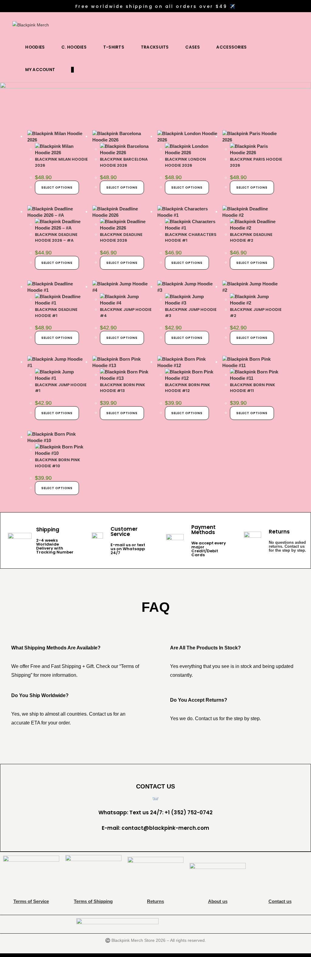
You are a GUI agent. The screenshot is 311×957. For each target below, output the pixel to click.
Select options (57, 187)
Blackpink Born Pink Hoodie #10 (57, 463)
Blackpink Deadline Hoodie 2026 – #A (56, 238)
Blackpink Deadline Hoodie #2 (251, 238)
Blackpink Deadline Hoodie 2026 (121, 238)
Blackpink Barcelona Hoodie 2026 (124, 162)
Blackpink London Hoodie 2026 (185, 162)
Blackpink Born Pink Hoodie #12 (187, 388)
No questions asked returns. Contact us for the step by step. (287, 546)
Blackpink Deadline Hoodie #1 (56, 312)
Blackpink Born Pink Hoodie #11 (252, 388)
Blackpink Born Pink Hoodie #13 (122, 388)
